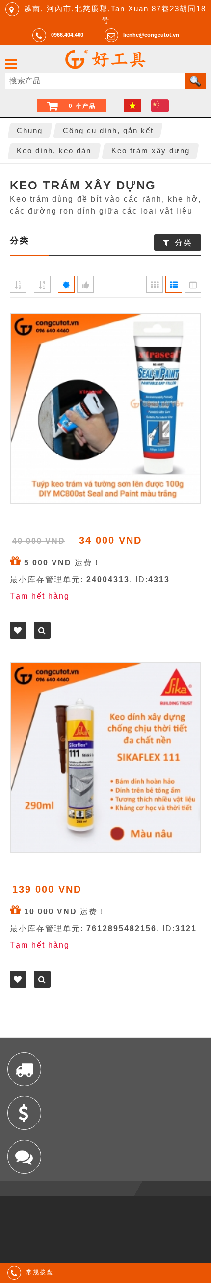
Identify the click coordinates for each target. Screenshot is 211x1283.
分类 (183, 243)
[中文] (160, 105)
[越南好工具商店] (105, 66)
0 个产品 (82, 106)
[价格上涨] (18, 284)
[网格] (154, 284)
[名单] (173, 284)
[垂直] (193, 284)
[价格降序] (42, 284)
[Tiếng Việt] (132, 105)
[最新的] (66, 284)
